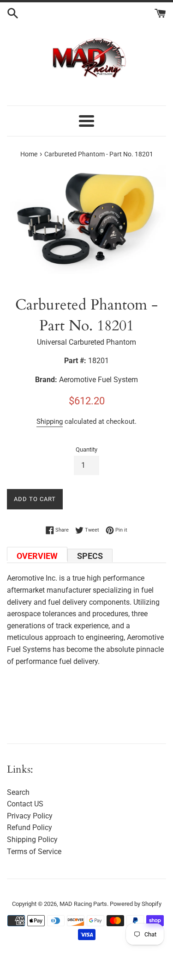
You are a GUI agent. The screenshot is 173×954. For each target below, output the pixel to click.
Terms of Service (34, 851)
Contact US (25, 803)
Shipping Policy (32, 839)
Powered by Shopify (135, 903)
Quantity (86, 449)
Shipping (49, 421)
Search (18, 792)
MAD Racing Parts (83, 903)
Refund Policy (29, 827)
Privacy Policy (30, 816)
